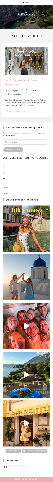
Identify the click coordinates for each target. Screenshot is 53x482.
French (10, 467)
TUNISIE (32, 91)
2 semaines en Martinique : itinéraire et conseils (20, 191)
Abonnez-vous (13, 150)
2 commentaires (14, 94)
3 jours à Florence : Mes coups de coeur (17, 171)
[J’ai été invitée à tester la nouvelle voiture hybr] (26, 375)
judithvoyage (13, 91)
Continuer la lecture (17, 110)
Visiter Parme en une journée (13, 165)
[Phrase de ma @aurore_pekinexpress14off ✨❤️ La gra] (26, 326)
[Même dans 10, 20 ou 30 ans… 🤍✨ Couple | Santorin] (26, 277)
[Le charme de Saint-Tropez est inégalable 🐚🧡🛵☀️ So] (26, 423)
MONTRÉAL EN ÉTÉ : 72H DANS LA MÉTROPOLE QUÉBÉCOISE (26, 177)
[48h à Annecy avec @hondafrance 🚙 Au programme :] (26, 228)
